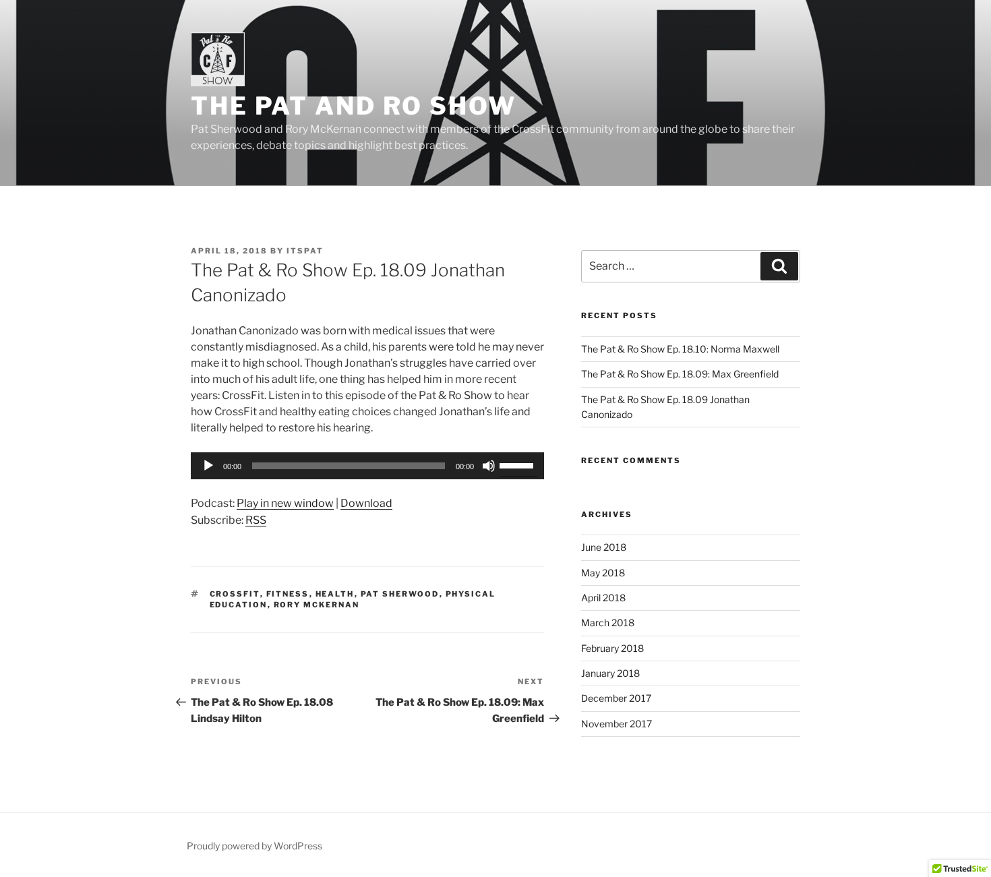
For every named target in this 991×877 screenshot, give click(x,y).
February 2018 (612, 648)
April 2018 (603, 597)
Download (366, 503)
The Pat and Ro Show (353, 106)
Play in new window (285, 503)
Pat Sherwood (400, 594)
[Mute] (489, 466)
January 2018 (610, 673)
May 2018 (603, 572)
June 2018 (603, 547)
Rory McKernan (317, 604)
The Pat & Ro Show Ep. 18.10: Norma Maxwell (680, 349)
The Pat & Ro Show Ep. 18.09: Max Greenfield (680, 374)
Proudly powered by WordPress (254, 845)
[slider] (518, 464)
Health (335, 594)
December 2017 (616, 698)
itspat (305, 250)
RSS (255, 520)
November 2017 (616, 723)
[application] (367, 465)
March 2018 (607, 622)
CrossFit (235, 594)
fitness (287, 594)
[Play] (208, 466)
